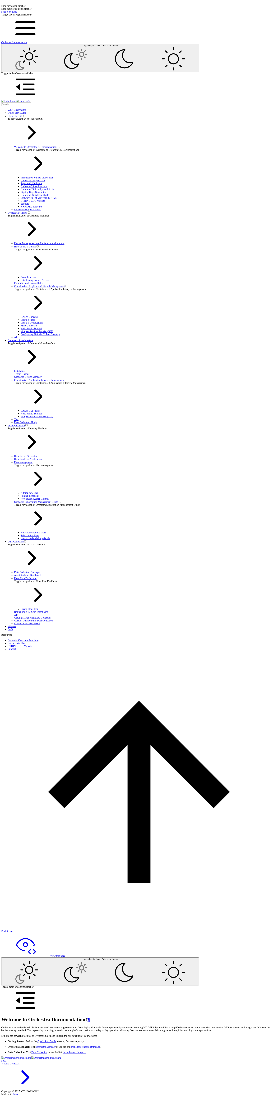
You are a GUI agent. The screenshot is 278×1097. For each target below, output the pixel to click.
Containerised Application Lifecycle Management (39, 380)
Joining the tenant (29, 495)
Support (25, 203)
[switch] (23, 116)
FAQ (10, 629)
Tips (16, 419)
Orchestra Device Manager (28, 376)
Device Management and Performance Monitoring (39, 243)
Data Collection (16, 541)
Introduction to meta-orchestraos (37, 177)
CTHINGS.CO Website (33, 200)
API (16, 614)
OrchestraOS (14, 116)
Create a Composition (32, 322)
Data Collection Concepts (27, 572)
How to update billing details (35, 538)
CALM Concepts (29, 316)
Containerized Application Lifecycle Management (39, 286)
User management (23, 462)
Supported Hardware (31, 183)
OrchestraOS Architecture (34, 186)
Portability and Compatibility (28, 283)
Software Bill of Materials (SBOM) (38, 198)
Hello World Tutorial (31, 328)
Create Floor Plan (29, 609)
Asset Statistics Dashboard (27, 575)
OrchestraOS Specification (27, 209)
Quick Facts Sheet (17, 643)
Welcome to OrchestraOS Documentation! (35, 147)
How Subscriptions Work (33, 532)
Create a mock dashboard (27, 623)
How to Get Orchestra (25, 456)
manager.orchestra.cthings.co (85, 1046)
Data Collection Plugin (25, 422)
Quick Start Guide (17, 112)
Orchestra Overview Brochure (23, 640)
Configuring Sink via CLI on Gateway (40, 334)
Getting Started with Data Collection (32, 617)
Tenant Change (22, 374)
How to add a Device (25, 246)
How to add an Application (28, 459)
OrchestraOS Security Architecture (38, 189)
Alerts (17, 337)
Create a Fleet (28, 319)
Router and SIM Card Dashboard (31, 611)
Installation (19, 371)
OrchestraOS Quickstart (33, 180)
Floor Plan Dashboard (25, 578)
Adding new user (29, 493)
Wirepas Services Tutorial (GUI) (37, 331)
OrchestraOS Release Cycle (35, 195)
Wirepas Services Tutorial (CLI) (37, 416)
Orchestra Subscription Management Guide (36, 502)
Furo (15, 1094)
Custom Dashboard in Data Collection (33, 620)
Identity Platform (16, 425)
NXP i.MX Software (31, 206)
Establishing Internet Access (35, 280)
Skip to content (9, 11)
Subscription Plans (30, 535)
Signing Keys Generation (33, 192)
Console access (28, 277)
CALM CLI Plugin (30, 410)
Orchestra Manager (17, 212)
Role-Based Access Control (35, 498)
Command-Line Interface (20, 340)
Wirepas (12, 626)
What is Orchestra (17, 109)
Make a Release (29, 325)
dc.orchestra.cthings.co (74, 1052)
